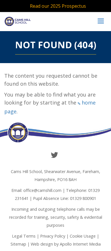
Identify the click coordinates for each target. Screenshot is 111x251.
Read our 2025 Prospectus (58, 6)
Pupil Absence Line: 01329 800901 (64, 198)
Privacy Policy (52, 236)
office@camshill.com (42, 190)
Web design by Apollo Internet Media (66, 244)
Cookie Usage (83, 236)
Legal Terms (24, 236)
